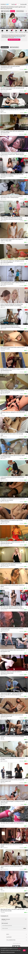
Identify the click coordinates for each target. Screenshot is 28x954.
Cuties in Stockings (5, 501)
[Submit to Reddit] (23, 14)
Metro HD (3, 307)
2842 (12, 11)
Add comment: (5, 923)
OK (24, 950)
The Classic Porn (5, 134)
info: (7, 934)
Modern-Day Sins (5, 155)
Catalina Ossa (4, 609)
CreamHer (3, 804)
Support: (9, 937)
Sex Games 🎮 (23, 4)
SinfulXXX (3, 782)
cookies (19, 948)
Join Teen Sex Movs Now (13, 39)
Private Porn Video (5, 393)
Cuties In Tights (4, 480)
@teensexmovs (18, 37)
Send (24, 928)
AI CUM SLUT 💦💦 (5, 4)
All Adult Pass (4, 436)
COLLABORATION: (10, 940)
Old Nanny (4, 458)
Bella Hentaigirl (4, 674)
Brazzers (3, 696)
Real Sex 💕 (14, 4)
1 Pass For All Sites (5, 588)
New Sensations (5, 847)
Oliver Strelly (4, 199)
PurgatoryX (4, 285)
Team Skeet (4, 112)
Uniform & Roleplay (20, 11)
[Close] (26, 950)
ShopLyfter (4, 177)
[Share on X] (25, 14)
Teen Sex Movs (6, 11)
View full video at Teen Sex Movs (12, 14)
